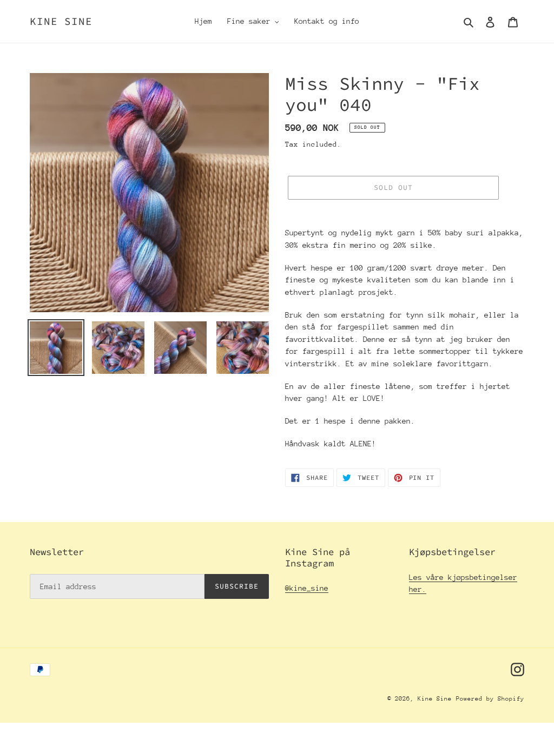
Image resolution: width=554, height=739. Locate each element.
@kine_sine (306, 588)
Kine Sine (61, 21)
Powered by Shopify (490, 698)
